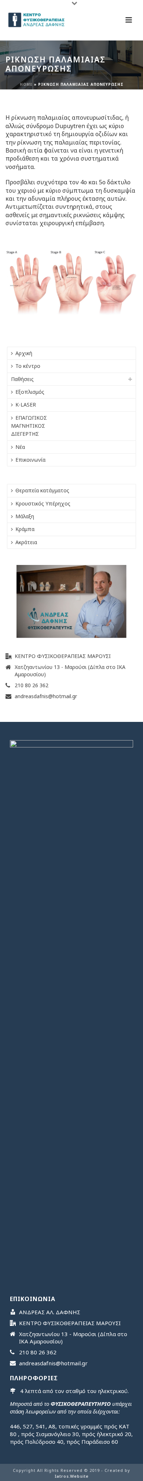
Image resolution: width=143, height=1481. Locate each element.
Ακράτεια (26, 542)
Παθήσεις (22, 379)
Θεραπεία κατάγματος (42, 490)
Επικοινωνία (30, 459)
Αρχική (23, 353)
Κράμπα (24, 529)
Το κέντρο (27, 365)
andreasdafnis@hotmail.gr (46, 696)
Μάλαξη (24, 516)
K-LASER (25, 404)
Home (26, 84)
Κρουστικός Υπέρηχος (42, 503)
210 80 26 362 (31, 685)
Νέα (20, 446)
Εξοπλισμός (29, 391)
